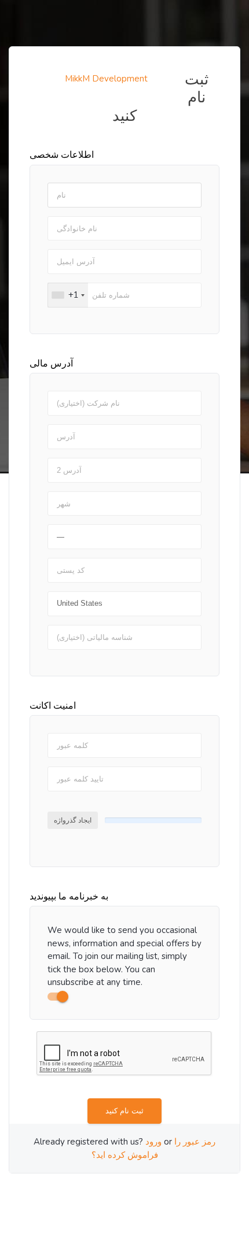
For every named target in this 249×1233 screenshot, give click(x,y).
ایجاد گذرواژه (72, 820)
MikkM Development (106, 78)
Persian (143, 1191)
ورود (153, 1141)
